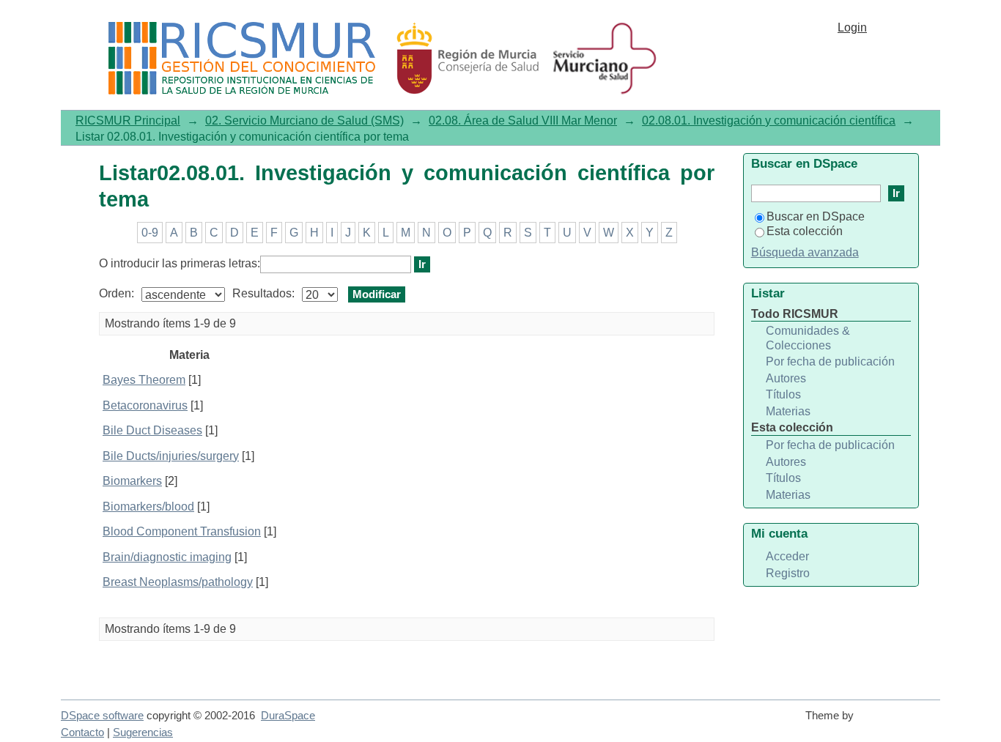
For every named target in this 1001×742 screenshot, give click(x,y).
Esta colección (805, 231)
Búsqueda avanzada (805, 252)
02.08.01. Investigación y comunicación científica (768, 120)
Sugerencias (143, 732)
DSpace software (102, 715)
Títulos (783, 394)
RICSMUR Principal (127, 120)
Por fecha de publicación (830, 361)
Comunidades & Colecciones (808, 338)
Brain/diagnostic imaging (167, 557)
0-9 (149, 232)
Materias (788, 411)
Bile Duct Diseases (152, 430)
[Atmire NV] (900, 722)
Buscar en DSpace (816, 216)
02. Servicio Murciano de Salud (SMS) (304, 120)
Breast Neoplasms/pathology (178, 582)
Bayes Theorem (144, 380)
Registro (788, 573)
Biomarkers (132, 481)
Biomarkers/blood (148, 506)
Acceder (787, 556)
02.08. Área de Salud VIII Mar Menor (523, 120)
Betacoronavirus (145, 405)
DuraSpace (288, 715)
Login (852, 27)
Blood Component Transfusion (182, 531)
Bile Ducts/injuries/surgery (171, 456)
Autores (786, 378)
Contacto (82, 732)
